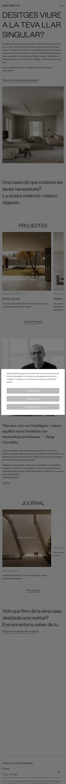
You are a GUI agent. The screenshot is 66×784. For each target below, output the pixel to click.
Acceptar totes (33, 390)
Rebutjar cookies (33, 398)
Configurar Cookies (33, 406)
